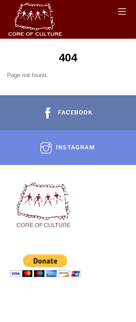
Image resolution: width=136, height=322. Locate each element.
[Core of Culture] (35, 18)
